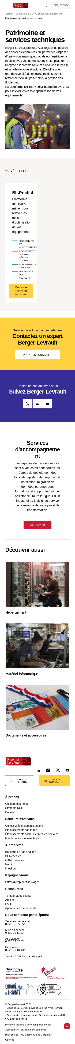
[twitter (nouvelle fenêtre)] (28, 403)
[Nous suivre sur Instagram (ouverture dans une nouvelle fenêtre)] (48, 770)
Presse (9, 812)
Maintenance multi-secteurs (22, 838)
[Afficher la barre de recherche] (45, 5)
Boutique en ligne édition (20, 851)
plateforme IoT (18, 86)
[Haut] (67, 1026)
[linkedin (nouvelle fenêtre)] (37, 403)
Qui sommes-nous (16, 803)
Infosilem (10, 868)
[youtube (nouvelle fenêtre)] (47, 403)
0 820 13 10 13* (15, 950)
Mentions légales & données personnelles (28, 1024)
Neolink (10, 864)
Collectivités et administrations (24, 825)
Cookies (9, 1039)
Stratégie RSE (14, 807)
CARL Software (14, 860)
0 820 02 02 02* (15, 941)
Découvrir (37, 525)
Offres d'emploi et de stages (22, 882)
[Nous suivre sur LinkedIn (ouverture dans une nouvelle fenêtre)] (38, 770)
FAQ (8, 904)
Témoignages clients (18, 895)
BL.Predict (22, 192)
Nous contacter (40, 355)
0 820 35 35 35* (15, 924)
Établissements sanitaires (21, 829)
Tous (8, 171)
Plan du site (11, 1034)
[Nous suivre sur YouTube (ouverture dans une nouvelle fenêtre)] (68, 770)
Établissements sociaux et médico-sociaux (31, 834)
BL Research (13, 856)
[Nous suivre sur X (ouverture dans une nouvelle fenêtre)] (58, 770)
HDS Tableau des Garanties (36, 1034)
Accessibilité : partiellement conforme (25, 1029)
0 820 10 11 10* (15, 932)
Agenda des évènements (20, 908)
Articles (9, 899)
